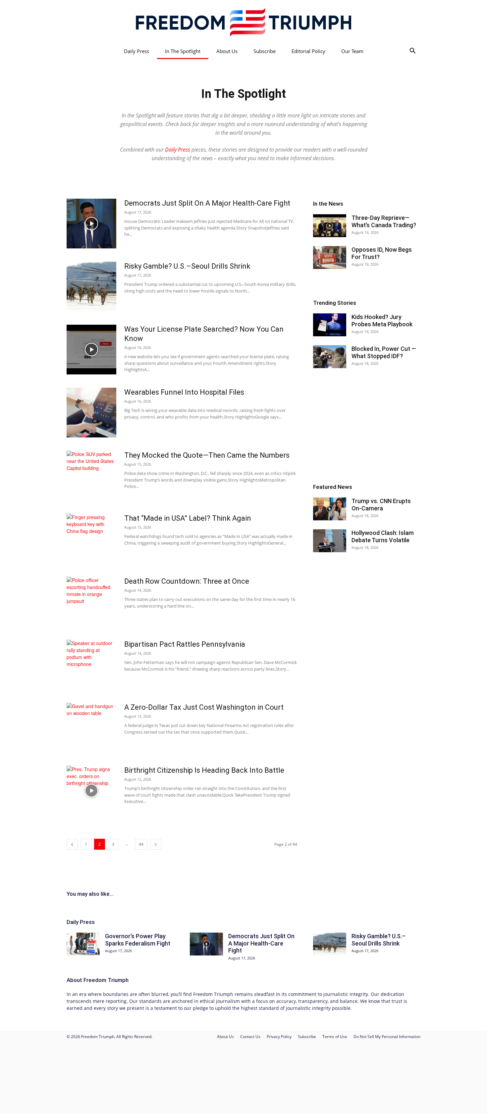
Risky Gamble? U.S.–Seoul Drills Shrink (187, 266)
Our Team (352, 51)
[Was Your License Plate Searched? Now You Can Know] (91, 349)
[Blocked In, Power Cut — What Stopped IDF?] (329, 356)
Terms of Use (334, 1036)
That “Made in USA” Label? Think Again (187, 518)
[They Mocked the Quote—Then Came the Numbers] (91, 475)
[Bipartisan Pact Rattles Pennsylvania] (91, 664)
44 (141, 844)
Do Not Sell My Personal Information (386, 1036)
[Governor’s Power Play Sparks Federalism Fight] (83, 944)
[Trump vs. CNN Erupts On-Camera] (329, 508)
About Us (227, 51)
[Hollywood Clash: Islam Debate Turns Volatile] (329, 540)
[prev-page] (72, 844)
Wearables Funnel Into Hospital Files (184, 392)
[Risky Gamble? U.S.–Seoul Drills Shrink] (91, 286)
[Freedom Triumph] (243, 22)
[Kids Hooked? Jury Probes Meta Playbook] (329, 324)
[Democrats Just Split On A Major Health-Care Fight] (91, 223)
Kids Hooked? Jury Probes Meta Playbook (382, 320)
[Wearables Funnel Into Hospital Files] (91, 412)
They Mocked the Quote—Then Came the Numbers (207, 455)
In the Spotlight (182, 51)
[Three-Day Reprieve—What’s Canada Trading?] (329, 225)
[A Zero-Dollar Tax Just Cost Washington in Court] (91, 728)
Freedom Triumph (106, 980)
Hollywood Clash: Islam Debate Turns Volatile (383, 536)
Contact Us (250, 1036)
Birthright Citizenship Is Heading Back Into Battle (204, 770)
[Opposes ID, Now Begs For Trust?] (329, 257)
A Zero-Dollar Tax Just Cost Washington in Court (204, 707)
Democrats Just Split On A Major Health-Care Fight (207, 203)
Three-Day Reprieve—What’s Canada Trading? (384, 221)
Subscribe (264, 51)
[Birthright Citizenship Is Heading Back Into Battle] (91, 791)
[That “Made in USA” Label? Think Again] (91, 538)
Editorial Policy (308, 51)
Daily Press (136, 51)
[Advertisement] (366, 425)
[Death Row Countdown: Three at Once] (91, 601)
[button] (412, 51)
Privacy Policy (279, 1036)
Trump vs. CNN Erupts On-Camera (381, 504)
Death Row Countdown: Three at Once (186, 581)
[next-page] (155, 844)
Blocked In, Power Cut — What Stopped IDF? (384, 352)
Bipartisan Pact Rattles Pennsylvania (184, 644)
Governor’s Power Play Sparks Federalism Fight (137, 940)
